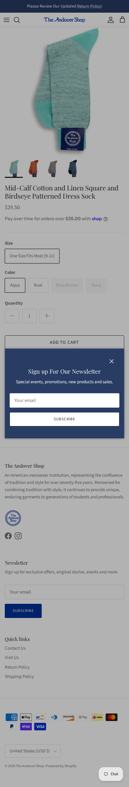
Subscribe (64, 419)
